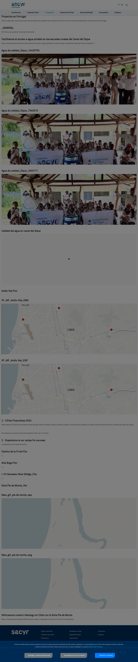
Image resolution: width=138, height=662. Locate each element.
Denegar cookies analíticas (39, 655)
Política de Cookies (96, 647)
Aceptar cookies (106, 655)
